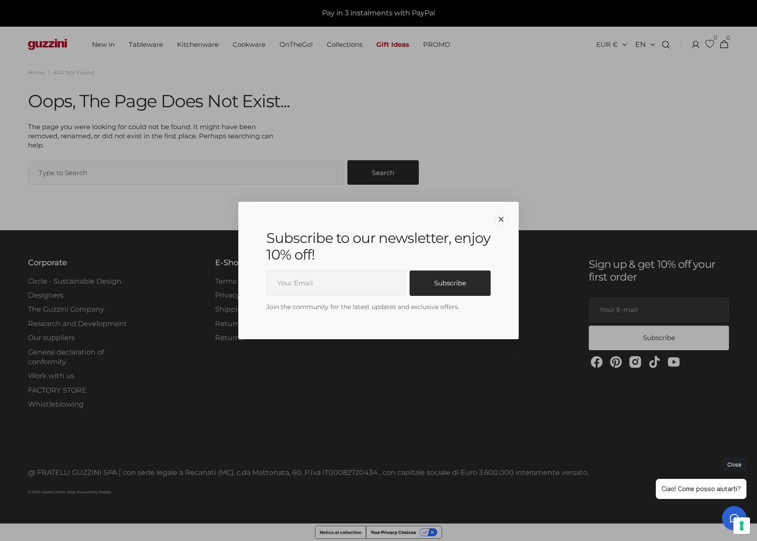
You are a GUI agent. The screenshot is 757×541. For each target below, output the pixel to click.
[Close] (501, 219)
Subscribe (450, 283)
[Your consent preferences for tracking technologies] (741, 525)
